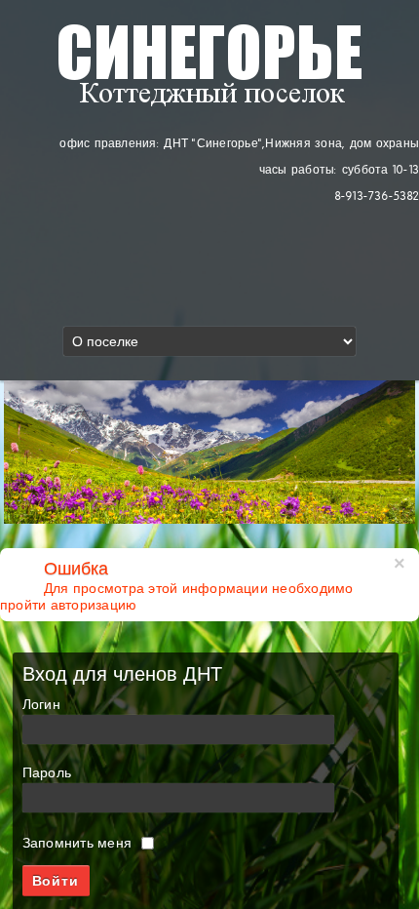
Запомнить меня (77, 842)
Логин (41, 704)
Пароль (46, 773)
